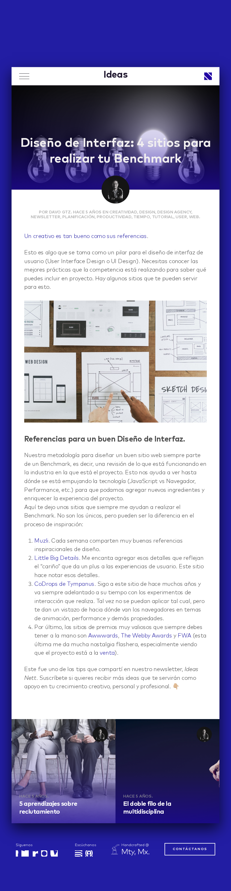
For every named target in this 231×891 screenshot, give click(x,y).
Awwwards (103, 636)
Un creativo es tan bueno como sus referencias (85, 236)
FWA (184, 636)
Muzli (41, 541)
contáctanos (190, 849)
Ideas (115, 75)
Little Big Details (56, 558)
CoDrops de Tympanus (64, 584)
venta (107, 653)
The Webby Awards (146, 636)
